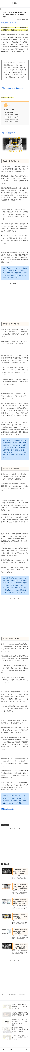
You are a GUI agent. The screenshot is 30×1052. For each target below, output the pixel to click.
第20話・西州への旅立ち (11, 121)
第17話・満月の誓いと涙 (11, 114)
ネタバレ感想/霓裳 (8, 112)
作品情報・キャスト (9, 109)
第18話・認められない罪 (11, 117)
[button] (26, 536)
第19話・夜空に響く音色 (11, 119)
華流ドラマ (5, 825)
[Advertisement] (15, 300)
